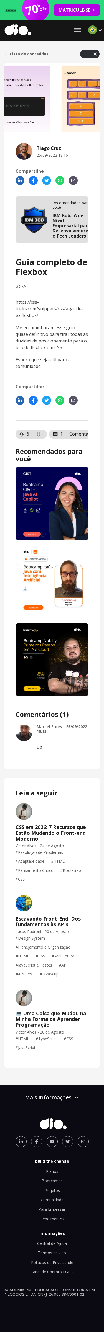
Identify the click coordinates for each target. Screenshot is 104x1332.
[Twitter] (46, 180)
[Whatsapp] (59, 180)
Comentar (79, 434)
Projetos (52, 1190)
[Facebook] (33, 180)
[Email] (73, 180)
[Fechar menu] (77, 30)
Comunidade (52, 1199)
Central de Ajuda (52, 1243)
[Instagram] (83, 1141)
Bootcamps (52, 1180)
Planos (52, 1171)
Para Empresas (52, 1209)
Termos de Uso (52, 1252)
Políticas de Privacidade (52, 1262)
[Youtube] (52, 1141)
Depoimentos (52, 1219)
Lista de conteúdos (29, 54)
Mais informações (48, 1097)
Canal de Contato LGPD (52, 1271)
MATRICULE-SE (74, 10)
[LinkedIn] (20, 180)
